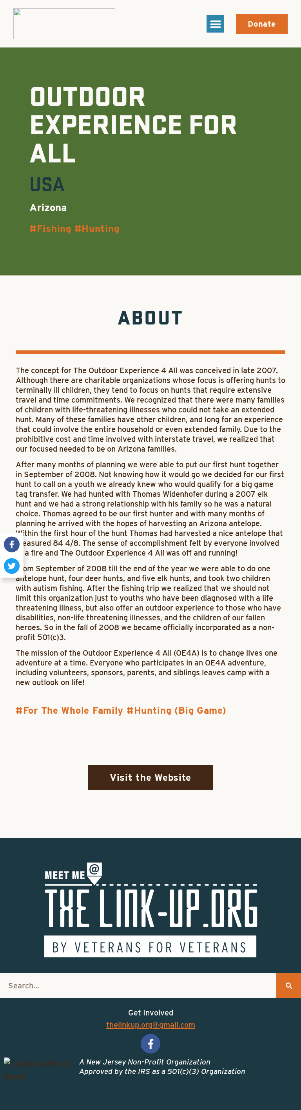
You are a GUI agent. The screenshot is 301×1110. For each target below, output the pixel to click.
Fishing (54, 228)
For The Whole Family (73, 710)
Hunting (100, 228)
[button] (215, 24)
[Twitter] (12, 566)
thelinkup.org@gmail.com (150, 1025)
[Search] (288, 985)
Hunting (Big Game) (180, 710)
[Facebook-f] (12, 544)
